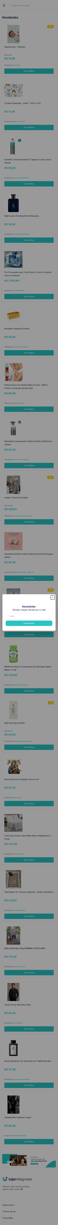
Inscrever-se (29, 623)
